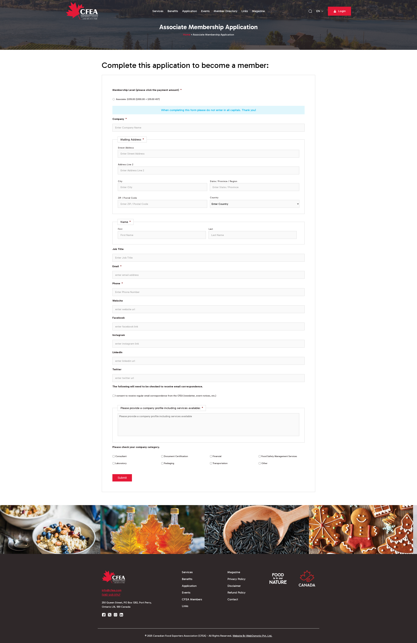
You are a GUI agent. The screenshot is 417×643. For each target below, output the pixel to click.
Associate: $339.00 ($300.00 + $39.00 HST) (138, 99)
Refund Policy (236, 592)
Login (342, 11)
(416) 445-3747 (111, 595)
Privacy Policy (236, 579)
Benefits (172, 11)
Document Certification (176, 456)
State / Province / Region (223, 181)
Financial (217, 456)
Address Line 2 (125, 164)
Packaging (169, 463)
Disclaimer (234, 586)
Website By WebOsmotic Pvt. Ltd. (252, 635)
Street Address (126, 148)
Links (244, 11)
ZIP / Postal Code (127, 198)
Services (157, 11)
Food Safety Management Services (279, 456)
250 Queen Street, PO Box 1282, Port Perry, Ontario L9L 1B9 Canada (127, 604)
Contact (232, 599)
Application (189, 11)
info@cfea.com (111, 590)
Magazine (258, 11)
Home (186, 34)
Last (211, 229)
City (120, 181)
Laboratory (121, 463)
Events (205, 11)
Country (214, 197)
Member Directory (225, 11)
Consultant (121, 456)
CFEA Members (192, 599)
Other (264, 463)
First (120, 229)
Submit (122, 477)
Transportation (220, 463)
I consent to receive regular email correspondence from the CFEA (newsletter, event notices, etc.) (165, 395)
